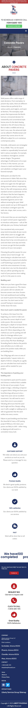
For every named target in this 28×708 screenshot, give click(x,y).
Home (9, 47)
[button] (26, 31)
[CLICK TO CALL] (14, 600)
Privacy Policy (5, 677)
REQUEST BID (14, 592)
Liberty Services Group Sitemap (14, 692)
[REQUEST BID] (14, 586)
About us (4, 674)
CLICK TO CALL (14, 606)
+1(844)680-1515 (14, 23)
